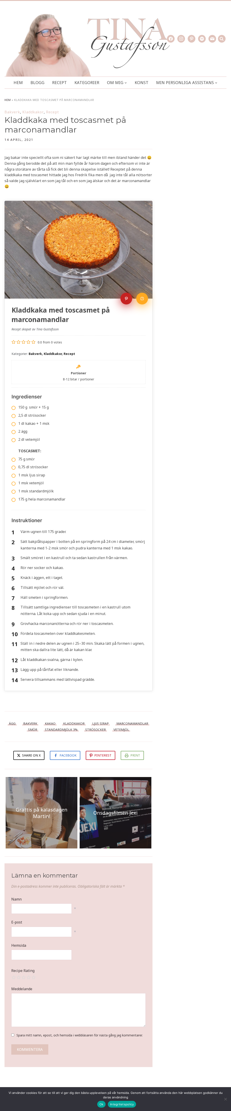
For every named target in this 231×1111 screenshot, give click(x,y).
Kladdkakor (33, 112)
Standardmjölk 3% (61, 729)
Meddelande (21, 988)
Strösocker (95, 729)
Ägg (12, 723)
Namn (16, 899)
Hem (18, 82)
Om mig (115, 82)
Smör (32, 729)
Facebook (68, 755)
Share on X (31, 755)
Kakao (50, 723)
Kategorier (86, 82)
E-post (16, 922)
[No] (225, 1099)
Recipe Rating (23, 970)
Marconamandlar (132, 723)
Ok (101, 1104)
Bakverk (12, 112)
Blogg (37, 82)
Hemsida (18, 945)
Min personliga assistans (185, 82)
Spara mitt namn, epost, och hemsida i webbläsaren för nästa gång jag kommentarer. (79, 1035)
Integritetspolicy (122, 1104)
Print (135, 755)
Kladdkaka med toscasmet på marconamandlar (65, 125)
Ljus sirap (100, 723)
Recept (59, 82)
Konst (141, 82)
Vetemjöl (121, 729)
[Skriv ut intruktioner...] (142, 298)
